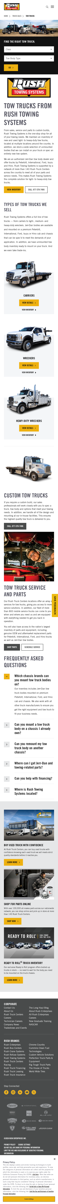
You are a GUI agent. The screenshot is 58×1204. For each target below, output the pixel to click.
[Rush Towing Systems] (45, 1130)
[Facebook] (6, 1092)
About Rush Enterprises (40, 1011)
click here (36, 1174)
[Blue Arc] (45, 1115)
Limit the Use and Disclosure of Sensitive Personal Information (24, 1152)
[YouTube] (27, 1092)
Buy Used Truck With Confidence (23, 845)
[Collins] (29, 1130)
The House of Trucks (39, 1068)
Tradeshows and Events (15, 1028)
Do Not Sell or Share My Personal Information (22, 1147)
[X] (34, 1092)
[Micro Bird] (45, 1123)
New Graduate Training (40, 1021)
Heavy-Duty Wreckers (29, 421)
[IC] (12, 1130)
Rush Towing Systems (14, 1058)
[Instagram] (13, 1092)
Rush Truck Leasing (13, 1071)
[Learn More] (29, 825)
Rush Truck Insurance (14, 1074)
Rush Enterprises (12, 1044)
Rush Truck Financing (14, 1068)
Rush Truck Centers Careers (13, 1016)
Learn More (12, 862)
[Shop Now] (29, 884)
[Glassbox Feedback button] (55, 605)
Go (13, 68)
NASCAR (33, 1024)
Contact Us (9, 1007)
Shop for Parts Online (17, 904)
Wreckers (29, 358)
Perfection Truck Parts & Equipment (41, 1060)
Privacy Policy (9, 1145)
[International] (29, 1108)
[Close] (55, 1159)
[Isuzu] (29, 1115)
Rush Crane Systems (14, 1051)
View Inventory (14, 189)
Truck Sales (16, 16)
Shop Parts (12, 647)
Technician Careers (13, 1021)
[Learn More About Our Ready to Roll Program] (29, 942)
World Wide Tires (37, 1071)
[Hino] (12, 1115)
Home (6, 16)
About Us (8, 1011)
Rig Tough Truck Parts (40, 1064)
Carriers (29, 295)
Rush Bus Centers (13, 1048)
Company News (11, 1024)
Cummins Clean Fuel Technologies (39, 1050)
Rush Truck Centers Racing (13, 1063)
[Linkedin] (20, 1092)
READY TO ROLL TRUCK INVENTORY (23, 963)
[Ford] (45, 1108)
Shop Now (11, 921)
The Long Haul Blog (39, 1007)
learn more (15, 981)
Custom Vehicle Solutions (41, 1054)
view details (30, 303)
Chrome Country (37, 1044)
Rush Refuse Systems (14, 1054)
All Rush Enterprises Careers (39, 1016)
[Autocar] (12, 1123)
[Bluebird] (29, 1123)
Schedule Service (32, 647)
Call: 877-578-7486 (36, 189)
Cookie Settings (24, 1145)
